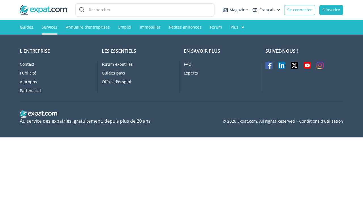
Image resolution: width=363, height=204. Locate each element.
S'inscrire (331, 9)
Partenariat (30, 90)
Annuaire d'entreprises (88, 27)
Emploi (124, 27)
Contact (27, 64)
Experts (191, 73)
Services (49, 27)
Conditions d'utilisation (321, 121)
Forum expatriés (117, 64)
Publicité (28, 73)
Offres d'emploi (116, 81)
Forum (216, 27)
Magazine (238, 9)
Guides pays (113, 73)
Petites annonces (185, 27)
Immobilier (150, 27)
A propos (28, 81)
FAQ (187, 64)
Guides (26, 27)
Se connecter (299, 9)
